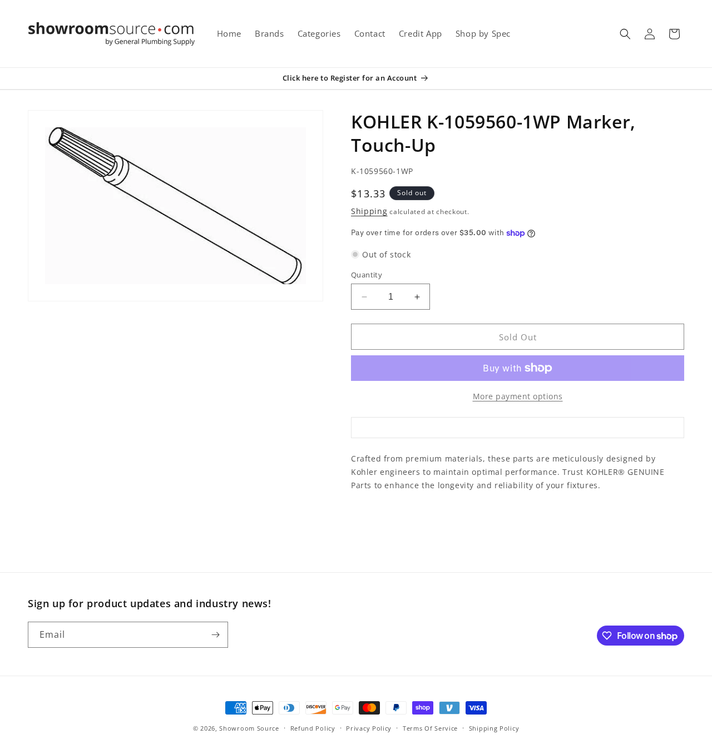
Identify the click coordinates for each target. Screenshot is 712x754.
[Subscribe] (215, 635)
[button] (625, 34)
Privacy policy (369, 728)
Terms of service (430, 728)
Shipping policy (494, 728)
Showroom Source (249, 728)
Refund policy (312, 728)
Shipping (369, 211)
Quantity (366, 275)
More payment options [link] (518, 396)
